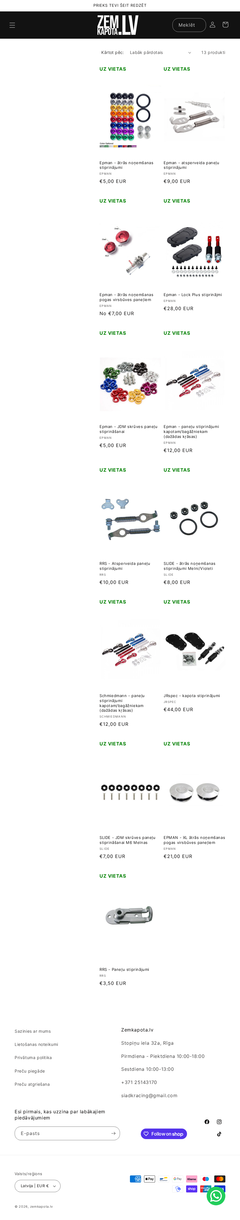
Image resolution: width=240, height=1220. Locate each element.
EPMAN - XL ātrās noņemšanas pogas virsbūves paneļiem (194, 840)
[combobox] (189, 25)
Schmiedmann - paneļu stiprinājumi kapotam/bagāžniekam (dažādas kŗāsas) (122, 703)
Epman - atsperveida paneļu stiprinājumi (192, 165)
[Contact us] (216, 1196)
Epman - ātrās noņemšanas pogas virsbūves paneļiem (126, 297)
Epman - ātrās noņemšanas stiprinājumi (126, 165)
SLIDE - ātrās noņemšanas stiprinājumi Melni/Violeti (189, 566)
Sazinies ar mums (33, 1031)
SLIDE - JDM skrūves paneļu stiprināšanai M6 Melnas (128, 840)
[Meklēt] (199, 24)
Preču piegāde (30, 1070)
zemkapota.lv (41, 1206)
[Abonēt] (113, 1133)
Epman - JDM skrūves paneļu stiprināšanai (129, 429)
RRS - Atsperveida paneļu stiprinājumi (125, 566)
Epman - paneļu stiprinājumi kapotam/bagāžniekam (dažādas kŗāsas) (191, 431)
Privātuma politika (33, 1057)
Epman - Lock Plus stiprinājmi (193, 294)
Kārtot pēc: (112, 52)
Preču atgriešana (32, 1084)
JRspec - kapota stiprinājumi (192, 695)
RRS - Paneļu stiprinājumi (124, 969)
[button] (12, 25)
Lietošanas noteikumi (36, 1044)
